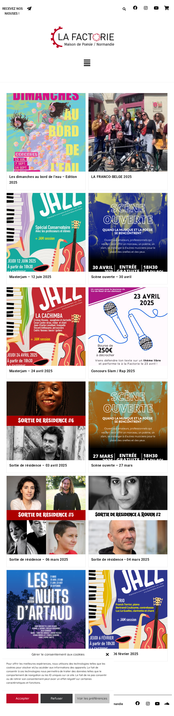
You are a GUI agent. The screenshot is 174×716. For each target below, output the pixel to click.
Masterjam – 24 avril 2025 (31, 371)
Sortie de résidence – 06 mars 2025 (38, 560)
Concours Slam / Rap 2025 (113, 371)
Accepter (22, 698)
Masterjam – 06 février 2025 (114, 654)
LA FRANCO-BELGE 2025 (111, 177)
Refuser (57, 698)
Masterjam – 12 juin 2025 (30, 277)
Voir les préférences (92, 698)
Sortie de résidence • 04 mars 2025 (120, 560)
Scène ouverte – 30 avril (111, 277)
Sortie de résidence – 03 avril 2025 (38, 465)
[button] (107, 654)
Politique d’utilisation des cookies (55, 708)
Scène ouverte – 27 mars (112, 465)
